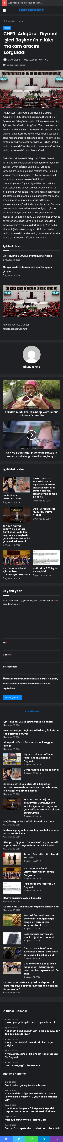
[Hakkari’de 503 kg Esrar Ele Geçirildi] (46, 557)
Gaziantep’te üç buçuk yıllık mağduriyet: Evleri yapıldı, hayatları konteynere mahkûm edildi (41, 968)
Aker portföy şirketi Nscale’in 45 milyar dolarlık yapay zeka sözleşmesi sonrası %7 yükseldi (31, 844)
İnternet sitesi (10, 666)
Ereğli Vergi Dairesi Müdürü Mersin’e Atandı (44, 511)
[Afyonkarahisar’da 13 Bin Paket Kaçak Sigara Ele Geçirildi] (12, 759)
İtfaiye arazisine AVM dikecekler (22, 898)
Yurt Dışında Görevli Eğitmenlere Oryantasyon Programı (16, 571)
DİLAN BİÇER (14, 60)
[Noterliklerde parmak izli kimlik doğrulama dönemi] (12, 938)
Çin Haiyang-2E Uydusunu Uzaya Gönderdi (27, 255)
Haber (20, 21)
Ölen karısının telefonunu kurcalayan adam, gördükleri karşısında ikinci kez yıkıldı (41, 952)
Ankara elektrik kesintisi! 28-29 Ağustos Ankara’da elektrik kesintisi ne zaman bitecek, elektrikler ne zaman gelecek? (45, 487)
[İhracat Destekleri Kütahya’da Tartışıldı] (12, 859)
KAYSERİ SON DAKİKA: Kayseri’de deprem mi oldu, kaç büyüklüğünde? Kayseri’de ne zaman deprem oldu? (30, 986)
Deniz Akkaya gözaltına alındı (12, 497)
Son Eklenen (31, 711)
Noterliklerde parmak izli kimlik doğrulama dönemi (39, 935)
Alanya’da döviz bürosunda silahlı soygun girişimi (32, 2)
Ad (5, 642)
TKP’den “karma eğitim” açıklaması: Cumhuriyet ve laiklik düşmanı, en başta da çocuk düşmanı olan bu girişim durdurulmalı (16, 533)
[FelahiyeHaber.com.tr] (31, 10)
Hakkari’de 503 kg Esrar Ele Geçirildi (46, 570)
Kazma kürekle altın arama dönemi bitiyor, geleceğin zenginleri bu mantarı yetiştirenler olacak (39, 920)
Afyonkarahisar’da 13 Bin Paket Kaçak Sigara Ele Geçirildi (38, 758)
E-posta (7, 654)
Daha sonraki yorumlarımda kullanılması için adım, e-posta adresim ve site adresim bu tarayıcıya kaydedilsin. (30, 683)
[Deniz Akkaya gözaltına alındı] (16, 484)
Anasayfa (10, 21)
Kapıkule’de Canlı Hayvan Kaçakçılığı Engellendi (31, 906)
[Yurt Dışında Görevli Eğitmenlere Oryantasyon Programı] (16, 557)
